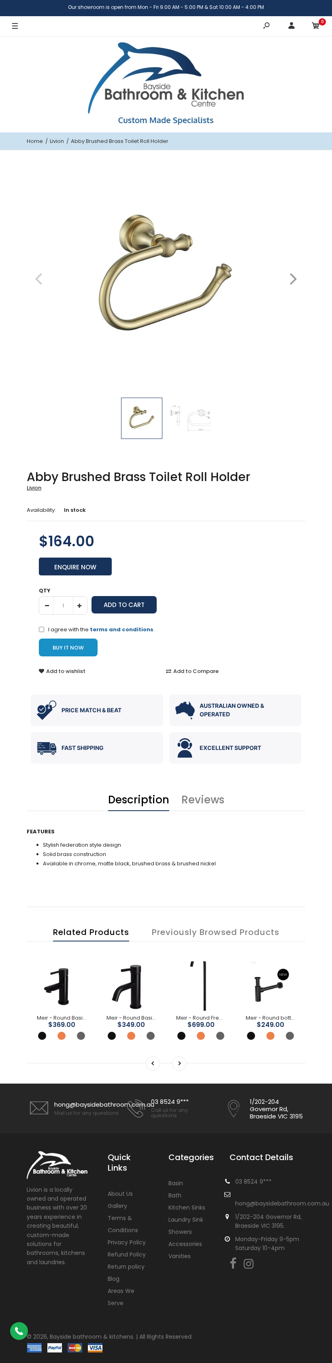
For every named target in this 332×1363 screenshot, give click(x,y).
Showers (180, 1232)
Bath (174, 1195)
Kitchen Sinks (186, 1207)
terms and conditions (121, 629)
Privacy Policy (127, 1242)
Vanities (179, 1256)
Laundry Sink (185, 1220)
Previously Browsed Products (215, 932)
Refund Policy (127, 1254)
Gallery (117, 1206)
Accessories (185, 1244)
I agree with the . (101, 629)
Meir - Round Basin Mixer (69, 1018)
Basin (175, 1183)
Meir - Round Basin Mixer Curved (148, 1018)
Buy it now (68, 648)
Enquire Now (75, 567)
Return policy (126, 1267)
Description (138, 799)
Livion (34, 488)
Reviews (202, 799)
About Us (120, 1194)
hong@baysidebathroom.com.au (104, 1104)
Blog (113, 1279)
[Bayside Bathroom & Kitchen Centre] (166, 84)
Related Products (91, 932)
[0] (316, 26)
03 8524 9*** (170, 1101)
